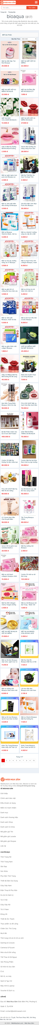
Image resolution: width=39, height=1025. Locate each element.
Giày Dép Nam (6, 885)
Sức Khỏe (4, 871)
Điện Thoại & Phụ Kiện (8, 890)
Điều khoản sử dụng (8, 803)
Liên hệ (3, 846)
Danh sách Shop (6, 822)
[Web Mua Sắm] (10, 779)
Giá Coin (9, 1019)
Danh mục (4, 813)
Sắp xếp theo (15, 39)
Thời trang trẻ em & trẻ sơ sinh (12, 938)
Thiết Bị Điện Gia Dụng (9, 881)
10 (34, 760)
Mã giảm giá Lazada (8, 836)
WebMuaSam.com (17, 1023)
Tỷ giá (13, 1017)
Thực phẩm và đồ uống (9, 924)
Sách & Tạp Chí (6, 981)
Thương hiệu (11, 12)
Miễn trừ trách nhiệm (8, 808)
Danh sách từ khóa (7, 827)
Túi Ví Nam (4, 909)
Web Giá (2, 1019)
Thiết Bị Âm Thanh (7, 919)
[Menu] (36, 2)
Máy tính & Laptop (7, 986)
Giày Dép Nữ (5, 905)
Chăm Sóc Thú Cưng (8, 928)
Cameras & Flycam (7, 948)
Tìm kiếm (31, 8)
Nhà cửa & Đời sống (8, 952)
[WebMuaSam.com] (11, 2)
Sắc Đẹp (3, 866)
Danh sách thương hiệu (9, 817)
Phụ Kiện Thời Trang (8, 876)
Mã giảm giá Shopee (8, 841)
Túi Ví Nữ (3, 900)
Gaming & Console (7, 943)
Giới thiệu (4, 793)
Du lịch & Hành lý (6, 895)
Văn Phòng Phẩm (6, 962)
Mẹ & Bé (3, 933)
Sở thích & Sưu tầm (7, 967)
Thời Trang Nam (6, 862)
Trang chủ (3, 12)
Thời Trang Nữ (5, 857)
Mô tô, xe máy (5, 976)
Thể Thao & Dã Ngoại (8, 957)
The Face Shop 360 (22, 1017)
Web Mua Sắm (29, 1023)
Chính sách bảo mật (8, 798)
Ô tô (2, 971)
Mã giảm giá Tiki (6, 832)
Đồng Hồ (3, 914)
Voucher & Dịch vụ (7, 990)
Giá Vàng (33, 1017)
